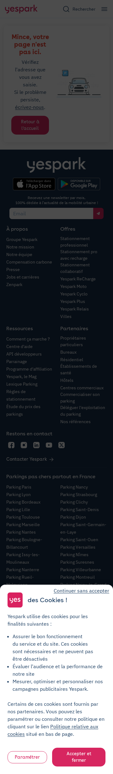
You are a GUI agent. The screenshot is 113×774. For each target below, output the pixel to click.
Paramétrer (27, 757)
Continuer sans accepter (81, 590)
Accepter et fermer (79, 757)
